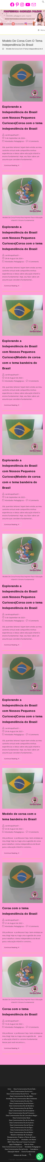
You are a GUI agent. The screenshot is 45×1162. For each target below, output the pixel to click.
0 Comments (34, 141)
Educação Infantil (13, 1152)
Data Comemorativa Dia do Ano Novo (21, 1120)
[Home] (3, 49)
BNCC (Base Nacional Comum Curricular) (21, 1142)
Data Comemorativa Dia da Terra (18, 1094)
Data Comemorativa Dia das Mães (21, 1096)
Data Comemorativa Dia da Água (21, 1127)
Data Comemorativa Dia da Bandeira (21, 1106)
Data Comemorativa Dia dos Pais (21, 1101)
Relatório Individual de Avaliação (21, 1135)
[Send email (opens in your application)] (33, 4)
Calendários (34, 1149)
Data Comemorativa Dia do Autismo (21, 1123)
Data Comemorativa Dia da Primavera (21, 1113)
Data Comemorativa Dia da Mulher (21, 1132)
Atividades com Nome (28, 1140)
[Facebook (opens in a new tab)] (12, 4)
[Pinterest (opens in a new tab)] (17, 4)
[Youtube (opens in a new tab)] (28, 4)
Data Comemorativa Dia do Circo (21, 1130)
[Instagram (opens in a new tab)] (22, 4)
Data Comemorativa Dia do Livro (21, 1091)
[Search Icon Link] (30, 1155)
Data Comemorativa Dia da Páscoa (21, 1125)
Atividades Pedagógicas (14, 141)
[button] (39, 1156)
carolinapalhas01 (12, 135)
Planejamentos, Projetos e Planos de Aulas (21, 1137)
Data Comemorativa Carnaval (12, 1147)
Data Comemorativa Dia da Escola (16, 1149)
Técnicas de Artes (13, 1140)
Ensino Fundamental (28, 1152)
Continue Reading (12, 165)
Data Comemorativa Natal (21, 1118)
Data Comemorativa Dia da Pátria (21, 1108)
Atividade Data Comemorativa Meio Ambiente (21, 1099)
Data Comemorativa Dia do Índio (24, 1089)
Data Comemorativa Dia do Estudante (21, 1111)
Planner (33, 1094)
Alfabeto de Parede (20, 1155)
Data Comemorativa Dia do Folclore (21, 1103)
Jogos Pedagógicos (15, 1144)
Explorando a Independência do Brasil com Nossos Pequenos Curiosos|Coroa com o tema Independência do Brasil (22, 237)
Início (9, 1089)
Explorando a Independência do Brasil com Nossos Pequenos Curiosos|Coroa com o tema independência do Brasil (22, 117)
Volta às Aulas (29, 1144)
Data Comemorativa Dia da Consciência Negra (21, 1115)
